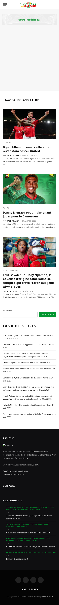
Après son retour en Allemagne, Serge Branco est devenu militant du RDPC (29, 517)
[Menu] (5, 4)
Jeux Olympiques (10, 270)
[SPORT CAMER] (28, 4)
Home (23, 589)
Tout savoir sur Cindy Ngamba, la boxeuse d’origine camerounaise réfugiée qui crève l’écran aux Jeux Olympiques (28, 281)
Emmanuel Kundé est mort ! (17, 558)
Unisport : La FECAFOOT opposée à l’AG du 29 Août (25, 344)
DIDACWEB (48, 596)
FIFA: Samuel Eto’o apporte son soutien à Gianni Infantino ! (27, 368)
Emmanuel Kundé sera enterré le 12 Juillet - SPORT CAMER (31, 553)
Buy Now (33, 589)
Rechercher (7, 310)
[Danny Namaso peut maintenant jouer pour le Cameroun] (29, 189)
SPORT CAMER (13, 156)
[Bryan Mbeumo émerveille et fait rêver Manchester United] (29, 124)
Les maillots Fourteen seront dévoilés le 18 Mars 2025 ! (28, 532)
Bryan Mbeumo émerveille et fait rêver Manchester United (27, 149)
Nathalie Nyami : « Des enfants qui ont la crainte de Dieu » (27, 405)
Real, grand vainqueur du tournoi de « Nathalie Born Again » (28, 414)
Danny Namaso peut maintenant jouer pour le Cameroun (27, 214)
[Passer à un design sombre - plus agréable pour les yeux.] (50, 4)
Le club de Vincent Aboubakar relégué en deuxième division (30, 546)
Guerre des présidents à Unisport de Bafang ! (21, 362)
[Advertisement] (29, 56)
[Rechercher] (54, 4)
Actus (6, 208)
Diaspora (7, 143)
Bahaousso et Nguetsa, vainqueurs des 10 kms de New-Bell (27, 377)
